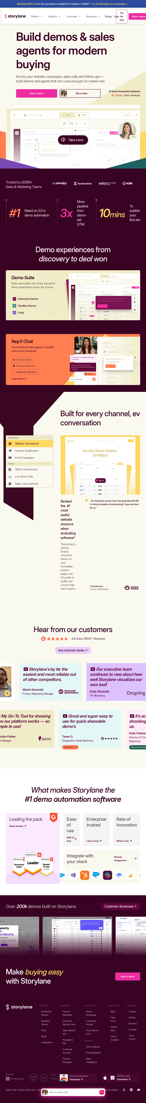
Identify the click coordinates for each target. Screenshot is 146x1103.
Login (116, 16)
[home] (15, 16)
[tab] (29, 441)
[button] (37, 16)
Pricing (108, 16)
